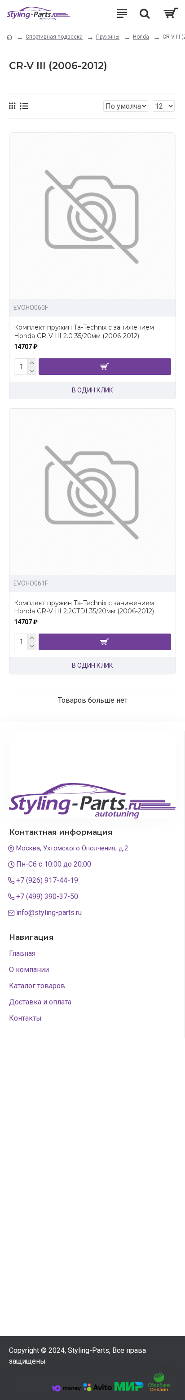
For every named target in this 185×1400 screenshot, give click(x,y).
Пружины (107, 37)
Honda (141, 37)
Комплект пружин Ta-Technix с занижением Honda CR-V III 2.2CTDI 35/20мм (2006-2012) (84, 607)
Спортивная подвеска (54, 37)
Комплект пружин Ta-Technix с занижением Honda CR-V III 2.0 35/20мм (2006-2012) (84, 331)
